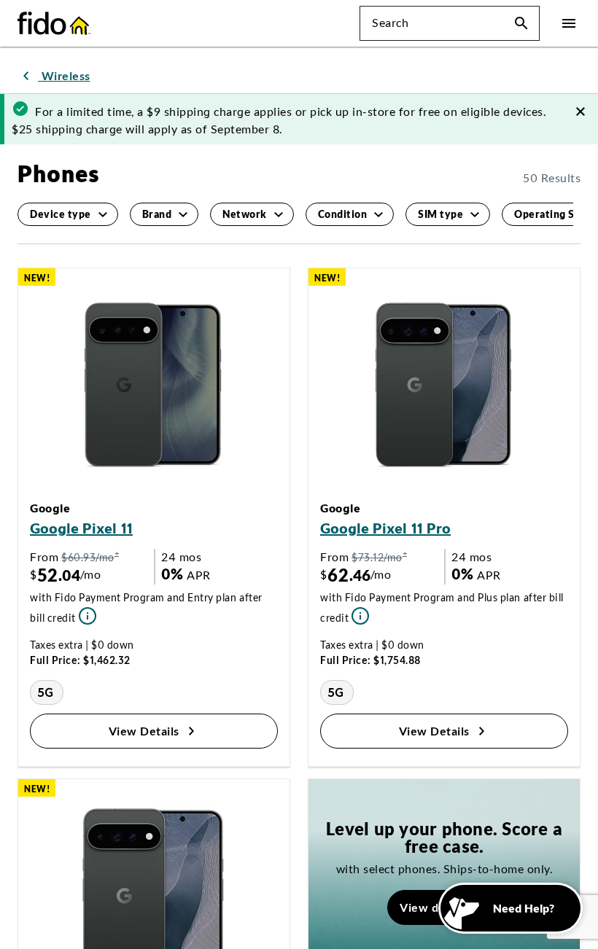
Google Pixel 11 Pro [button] (385, 496)
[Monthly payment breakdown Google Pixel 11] (65, 583)
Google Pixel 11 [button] (81, 496)
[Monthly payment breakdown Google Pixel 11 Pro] (356, 583)
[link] (54, 75)
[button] (521, 23)
